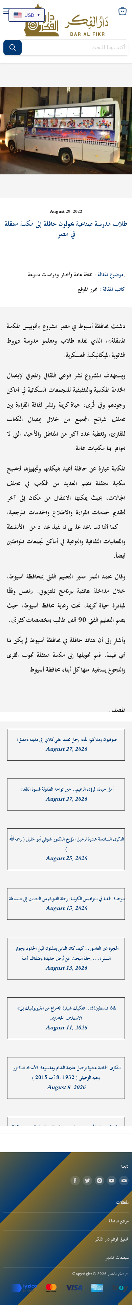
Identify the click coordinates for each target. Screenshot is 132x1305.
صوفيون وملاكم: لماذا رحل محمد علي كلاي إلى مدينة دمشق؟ (67, 739)
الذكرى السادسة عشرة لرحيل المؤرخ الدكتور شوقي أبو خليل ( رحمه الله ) (66, 844)
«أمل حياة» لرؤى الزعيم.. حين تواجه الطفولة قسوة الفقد (66, 789)
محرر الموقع (87, 289)
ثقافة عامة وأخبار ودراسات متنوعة (60, 275)
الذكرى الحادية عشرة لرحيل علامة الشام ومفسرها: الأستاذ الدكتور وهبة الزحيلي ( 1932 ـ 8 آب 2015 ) (66, 1072)
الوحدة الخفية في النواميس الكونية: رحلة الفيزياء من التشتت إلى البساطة (67, 899)
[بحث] (12, 47)
